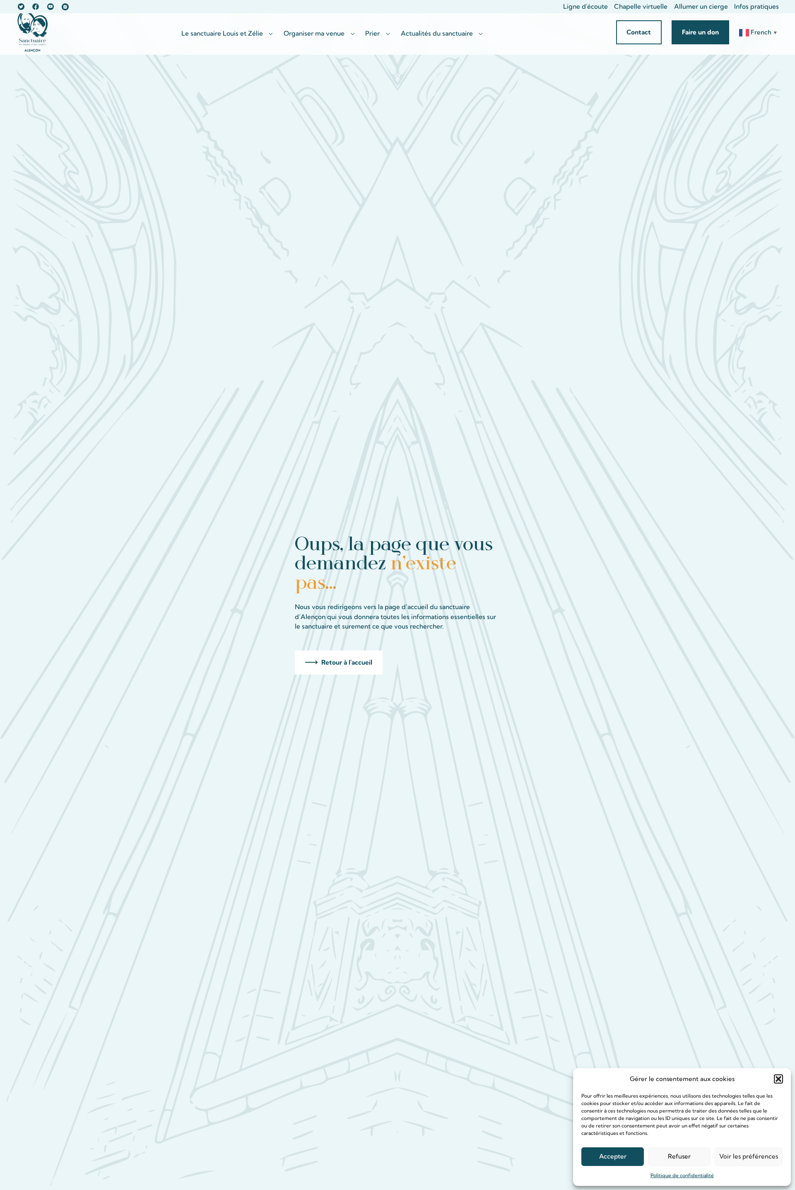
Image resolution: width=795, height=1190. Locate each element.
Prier (372, 33)
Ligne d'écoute (585, 6)
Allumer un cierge (701, 6)
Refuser (679, 1156)
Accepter (612, 1156)
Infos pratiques (756, 6)
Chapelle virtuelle (640, 6)
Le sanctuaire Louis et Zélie (222, 33)
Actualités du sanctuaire (437, 33)
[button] (778, 1079)
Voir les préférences (748, 1156)
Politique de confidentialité (682, 1175)
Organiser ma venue (314, 33)
